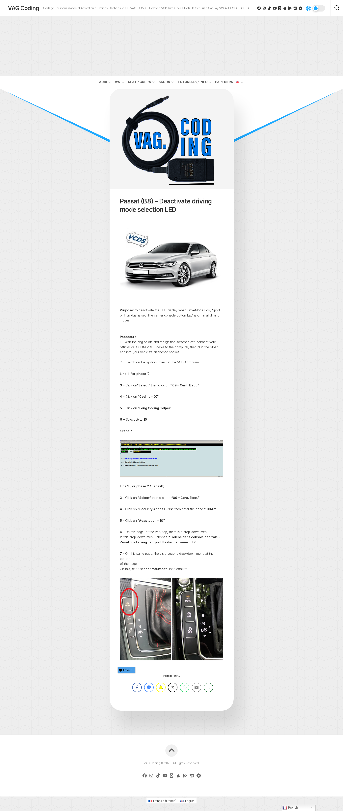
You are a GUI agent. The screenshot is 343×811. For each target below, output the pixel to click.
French (292, 807)
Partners (224, 82)
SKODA (164, 82)
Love (127, 670)
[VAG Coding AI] (279, 8)
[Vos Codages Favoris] (300, 8)
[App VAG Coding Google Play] (290, 8)
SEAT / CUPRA (139, 82)
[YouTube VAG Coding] (274, 8)
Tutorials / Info (193, 82)
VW (117, 82)
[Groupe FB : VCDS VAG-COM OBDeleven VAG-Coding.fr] (259, 8)
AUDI (103, 82)
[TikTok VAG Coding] (269, 8)
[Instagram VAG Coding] (264, 8)
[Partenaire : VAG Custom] (295, 8)
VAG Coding (23, 8)
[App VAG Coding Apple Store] (285, 8)
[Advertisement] (171, 46)
